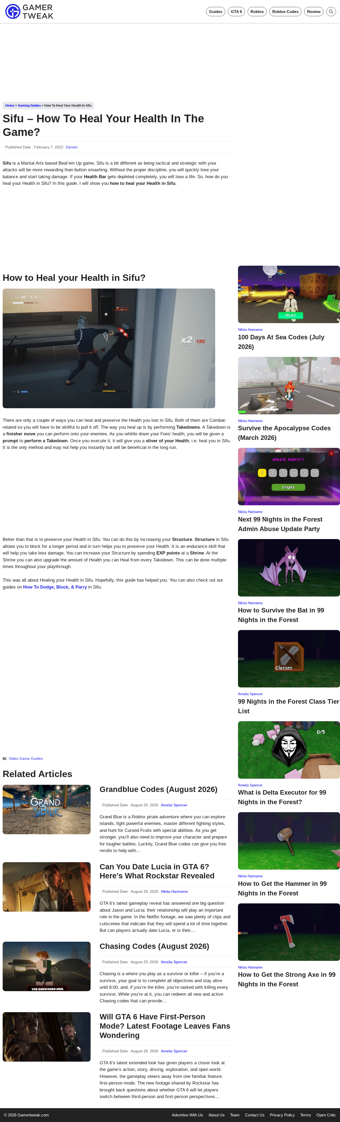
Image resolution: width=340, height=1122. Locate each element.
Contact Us (255, 1115)
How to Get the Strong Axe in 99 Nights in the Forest (286, 979)
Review (314, 11)
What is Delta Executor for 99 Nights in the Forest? (282, 797)
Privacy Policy (282, 1115)
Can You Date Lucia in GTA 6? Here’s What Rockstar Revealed (157, 871)
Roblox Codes (285, 11)
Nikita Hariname (174, 891)
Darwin (72, 147)
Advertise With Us (187, 1115)
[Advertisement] (170, 60)
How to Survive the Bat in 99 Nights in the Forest (281, 615)
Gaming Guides (29, 105)
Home (9, 105)
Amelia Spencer (174, 805)
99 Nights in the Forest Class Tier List (288, 706)
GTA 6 (236, 11)
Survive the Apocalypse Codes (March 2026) (284, 432)
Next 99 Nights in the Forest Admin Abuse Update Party (280, 524)
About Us (217, 1115)
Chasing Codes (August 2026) (154, 946)
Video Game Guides (26, 758)
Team (235, 1115)
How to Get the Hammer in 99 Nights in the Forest (282, 888)
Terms (305, 1115)
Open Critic (326, 1115)
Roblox (257, 11)
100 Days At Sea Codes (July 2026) (281, 341)
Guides (215, 11)
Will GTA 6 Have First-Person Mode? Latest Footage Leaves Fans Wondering (165, 1026)
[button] (331, 11)
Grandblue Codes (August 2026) (159, 789)
